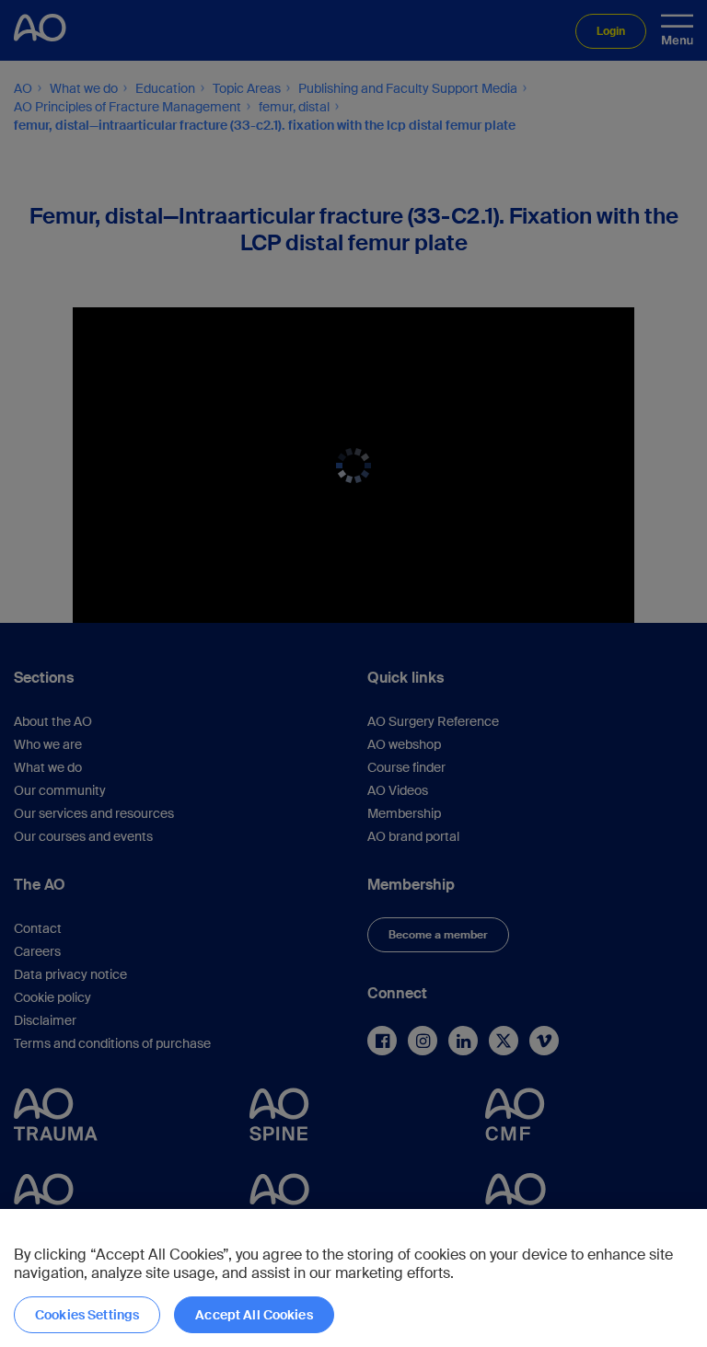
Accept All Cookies (254, 1315)
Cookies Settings (87, 1315)
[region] (353, 1278)
